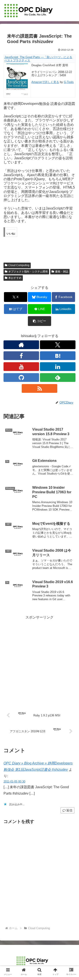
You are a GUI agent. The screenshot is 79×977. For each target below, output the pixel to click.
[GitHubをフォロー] (21, 377)
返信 (69, 810)
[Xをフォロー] (57, 344)
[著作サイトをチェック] (21, 344)
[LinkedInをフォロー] (57, 366)
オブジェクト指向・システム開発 (28, 271)
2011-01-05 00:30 (14, 781)
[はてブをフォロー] (57, 355)
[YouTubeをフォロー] (21, 366)
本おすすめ (15, 277)
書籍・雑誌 (61, 271)
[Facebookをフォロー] (21, 355)
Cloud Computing (18, 265)
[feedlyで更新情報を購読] (57, 377)
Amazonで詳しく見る (45, 82)
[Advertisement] (39, 659)
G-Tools (69, 82)
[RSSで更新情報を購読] (39, 388)
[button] (39, 321)
